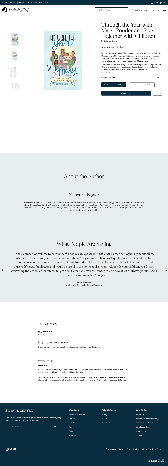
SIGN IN (154, 2)
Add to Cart (126, 93)
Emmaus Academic (144, 423)
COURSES (34, 2)
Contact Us (141, 431)
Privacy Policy (133, 449)
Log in (42, 342)
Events (72, 423)
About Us (140, 414)
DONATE (41, 2)
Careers (139, 435)
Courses (72, 418)
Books (71, 427)
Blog (71, 431)
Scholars (106, 423)
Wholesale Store (143, 427)
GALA (46, 2)
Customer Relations (91, 347)
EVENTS (21, 2)
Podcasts (73, 435)
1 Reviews (120, 47)
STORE (27, 2)
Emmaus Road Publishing (147, 418)
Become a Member (77, 414)
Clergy (105, 414)
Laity (104, 418)
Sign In (156, 10)
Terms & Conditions (114, 449)
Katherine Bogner (110, 41)
